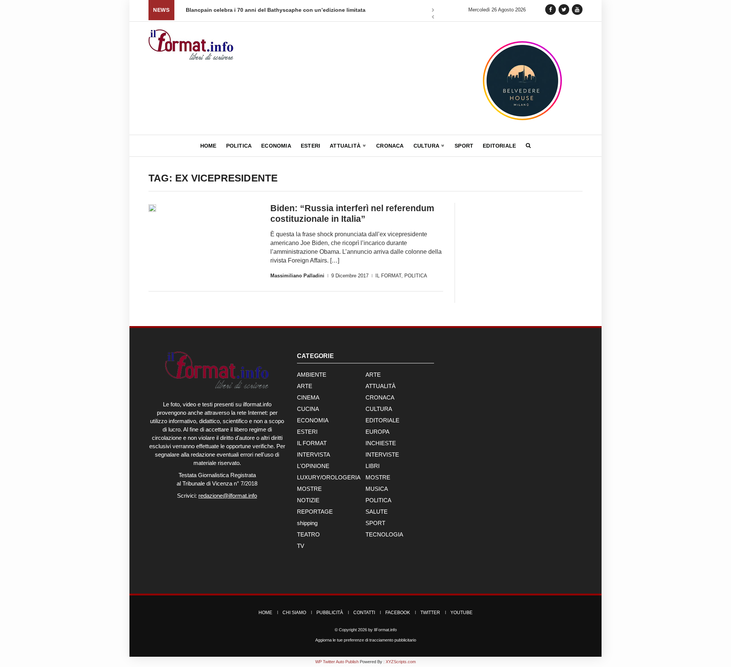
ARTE (373, 374)
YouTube (461, 612)
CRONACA (380, 397)
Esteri (310, 146)
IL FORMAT (388, 276)
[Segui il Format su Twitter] (564, 9)
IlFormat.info (385, 629)
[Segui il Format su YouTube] (577, 9)
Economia (276, 146)
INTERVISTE (382, 454)
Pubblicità (329, 612)
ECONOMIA (313, 420)
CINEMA (308, 397)
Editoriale (499, 146)
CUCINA (308, 409)
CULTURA (379, 409)
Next (433, 10)
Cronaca (390, 146)
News (161, 10)
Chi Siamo (294, 612)
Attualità (346, 146)
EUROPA (377, 431)
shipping (307, 523)
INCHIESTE (381, 443)
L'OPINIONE (313, 466)
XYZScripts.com (401, 661)
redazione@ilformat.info (227, 495)
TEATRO (308, 534)
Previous (433, 17)
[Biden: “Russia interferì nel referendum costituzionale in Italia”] (152, 208)
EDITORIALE (382, 420)
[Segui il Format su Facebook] (550, 9)
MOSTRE (378, 477)
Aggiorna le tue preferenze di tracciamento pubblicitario (365, 640)
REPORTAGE (315, 511)
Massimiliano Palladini (297, 276)
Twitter (430, 612)
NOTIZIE (308, 500)
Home (208, 146)
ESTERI (307, 431)
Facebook (397, 612)
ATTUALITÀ (381, 386)
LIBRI (373, 466)
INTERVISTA (313, 454)
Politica (239, 146)
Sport (464, 146)
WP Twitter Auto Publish (337, 661)
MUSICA (377, 489)
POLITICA (415, 276)
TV (300, 546)
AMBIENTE (311, 374)
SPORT (375, 523)
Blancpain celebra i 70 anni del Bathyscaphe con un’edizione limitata (185, 10)
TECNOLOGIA (384, 534)
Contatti (364, 612)
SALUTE (377, 511)
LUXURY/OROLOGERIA (329, 477)
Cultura (427, 146)
